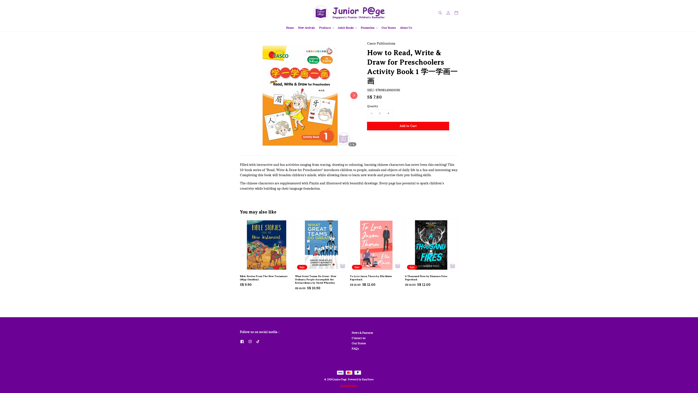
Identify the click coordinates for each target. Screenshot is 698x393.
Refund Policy (349, 385)
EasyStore (368, 379)
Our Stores (389, 27)
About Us (406, 27)
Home (290, 27)
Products (325, 27)
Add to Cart (408, 126)
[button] (440, 13)
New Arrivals (306, 27)
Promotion (367, 27)
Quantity (372, 106)
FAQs (355, 348)
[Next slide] (354, 95)
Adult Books (346, 27)
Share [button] (376, 137)
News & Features (362, 332)
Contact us (359, 338)
